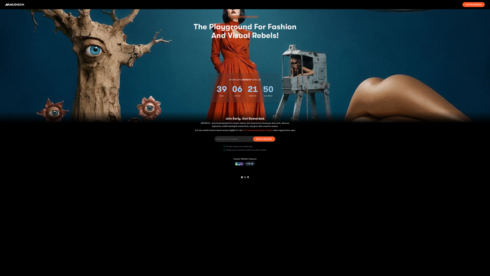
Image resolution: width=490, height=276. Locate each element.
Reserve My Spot (264, 139)
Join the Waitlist (473, 4)
